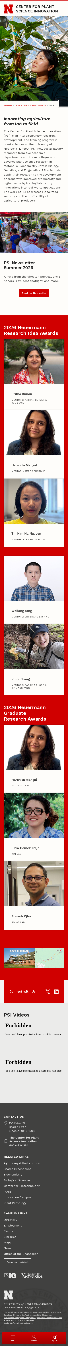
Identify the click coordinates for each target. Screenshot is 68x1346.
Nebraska (8, 105)
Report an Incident (17, 1262)
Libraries (10, 1237)
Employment (13, 1225)
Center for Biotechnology (22, 1186)
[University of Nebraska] (32, 1275)
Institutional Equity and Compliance (20, 1318)
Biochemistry (13, 1174)
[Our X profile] (48, 991)
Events (8, 1231)
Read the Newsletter (34, 293)
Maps (7, 1242)
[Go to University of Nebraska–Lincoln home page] (8, 9)
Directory (10, 1219)
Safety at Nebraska (25, 1320)
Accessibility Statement (40, 1315)
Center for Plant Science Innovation (37, 8)
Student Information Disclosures (18, 1323)
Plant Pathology (15, 1203)
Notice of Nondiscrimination (49, 1318)
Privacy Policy (10, 1320)
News (7, 1248)
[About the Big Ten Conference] (10, 1275)
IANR (7, 1191)
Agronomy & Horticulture (22, 1163)
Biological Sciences (17, 1180)
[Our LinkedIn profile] (56, 991)
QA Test (25, 1315)
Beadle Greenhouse (17, 1169)
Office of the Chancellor (21, 1254)
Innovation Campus (17, 1197)
